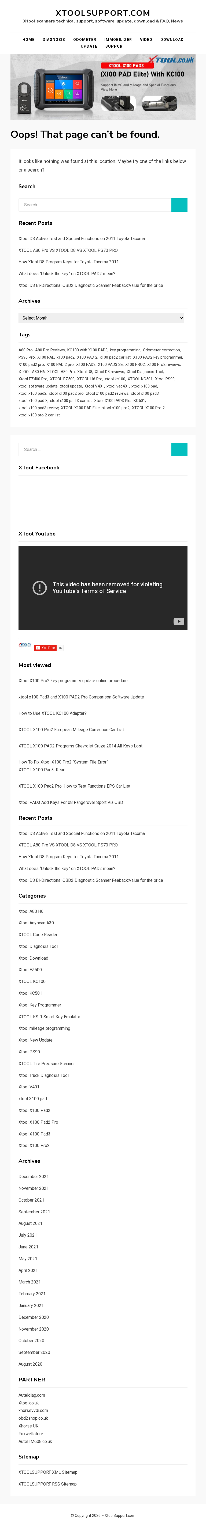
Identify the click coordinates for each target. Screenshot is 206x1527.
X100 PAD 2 (87, 357)
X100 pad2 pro (31, 364)
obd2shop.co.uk (33, 1418)
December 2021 (34, 1176)
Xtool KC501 (30, 993)
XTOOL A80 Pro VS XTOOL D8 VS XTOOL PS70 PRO (68, 250)
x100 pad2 (66, 357)
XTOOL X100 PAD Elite (80, 407)
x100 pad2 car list (115, 357)
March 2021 (30, 1282)
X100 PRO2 (135, 364)
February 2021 (32, 1293)
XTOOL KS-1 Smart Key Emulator (49, 1016)
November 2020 (34, 1329)
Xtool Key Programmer (40, 1005)
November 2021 (34, 1188)
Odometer (84, 39)
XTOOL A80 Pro (61, 371)
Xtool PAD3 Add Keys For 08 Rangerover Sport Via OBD (71, 802)
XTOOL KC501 (140, 379)
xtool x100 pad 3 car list (71, 400)
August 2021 (30, 1223)
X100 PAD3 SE (110, 364)
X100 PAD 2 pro (60, 364)
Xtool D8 (84, 371)
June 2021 (28, 1246)
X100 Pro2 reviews (163, 364)
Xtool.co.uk (29, 1403)
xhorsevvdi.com (33, 1410)
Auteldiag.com (32, 1395)
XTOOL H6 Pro (89, 379)
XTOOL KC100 (32, 981)
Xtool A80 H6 (31, 911)
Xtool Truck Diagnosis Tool (44, 1075)
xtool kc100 (115, 379)
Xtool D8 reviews (109, 371)
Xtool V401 (94, 386)
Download (172, 39)
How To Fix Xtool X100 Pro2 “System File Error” (63, 762)
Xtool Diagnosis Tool (145, 371)
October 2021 (31, 1200)
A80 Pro (26, 350)
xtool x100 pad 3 (33, 400)
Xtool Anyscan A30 (36, 922)
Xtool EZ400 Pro (33, 379)
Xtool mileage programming (44, 1028)
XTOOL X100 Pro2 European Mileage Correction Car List (71, 729)
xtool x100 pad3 (145, 393)
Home (29, 39)
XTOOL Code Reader (38, 934)
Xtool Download (33, 958)
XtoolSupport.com (103, 13)
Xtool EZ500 (30, 969)
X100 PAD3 (85, 364)
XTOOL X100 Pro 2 (148, 407)
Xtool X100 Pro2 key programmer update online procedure (73, 680)
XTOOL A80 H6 (32, 371)
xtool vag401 (117, 386)
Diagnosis (54, 39)
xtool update (71, 386)
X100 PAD (45, 357)
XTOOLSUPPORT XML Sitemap (48, 1472)
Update (89, 46)
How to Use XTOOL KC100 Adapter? (53, 713)
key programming (125, 350)
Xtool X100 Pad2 (34, 1110)
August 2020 (30, 1364)
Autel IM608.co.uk (35, 1441)
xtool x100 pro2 (116, 407)
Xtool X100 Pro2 (34, 1145)
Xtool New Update (36, 1040)
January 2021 (31, 1305)
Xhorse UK (28, 1426)
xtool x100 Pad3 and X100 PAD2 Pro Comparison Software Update (81, 697)
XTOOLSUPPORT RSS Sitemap (48, 1484)
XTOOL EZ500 (62, 379)
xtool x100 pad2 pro (66, 393)
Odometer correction (161, 350)
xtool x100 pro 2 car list (39, 415)
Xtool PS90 (165, 379)
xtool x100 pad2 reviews (107, 393)
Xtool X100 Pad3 (34, 1134)
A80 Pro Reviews (50, 350)
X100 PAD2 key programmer (157, 357)
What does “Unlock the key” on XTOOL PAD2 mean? (67, 273)
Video (146, 39)
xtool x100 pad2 (32, 393)
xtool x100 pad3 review (38, 407)
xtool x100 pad (144, 386)
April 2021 (28, 1270)
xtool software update (38, 386)
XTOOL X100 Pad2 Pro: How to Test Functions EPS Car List (74, 786)
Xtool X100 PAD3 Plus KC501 (119, 400)
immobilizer (118, 39)
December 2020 (34, 1317)
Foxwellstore (31, 1433)
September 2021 (34, 1211)
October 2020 (31, 1340)
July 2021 (28, 1235)
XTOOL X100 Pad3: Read (42, 769)
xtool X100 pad (33, 1098)
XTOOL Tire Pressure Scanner (47, 1063)
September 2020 (34, 1352)
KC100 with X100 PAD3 (87, 350)
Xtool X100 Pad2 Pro (38, 1122)
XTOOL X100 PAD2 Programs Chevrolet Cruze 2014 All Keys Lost (80, 746)
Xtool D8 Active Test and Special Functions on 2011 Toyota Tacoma (82, 238)
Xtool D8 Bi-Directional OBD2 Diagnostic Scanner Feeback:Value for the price (91, 285)
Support (115, 46)
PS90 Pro (27, 357)
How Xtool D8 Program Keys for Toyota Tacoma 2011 (69, 261)
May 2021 (28, 1258)
